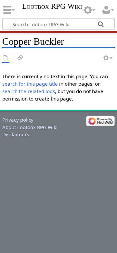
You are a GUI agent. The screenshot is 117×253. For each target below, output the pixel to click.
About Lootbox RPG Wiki (30, 127)
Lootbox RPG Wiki (52, 6)
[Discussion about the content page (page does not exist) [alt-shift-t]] (20, 58)
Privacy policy (17, 119)
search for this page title (30, 83)
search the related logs (28, 91)
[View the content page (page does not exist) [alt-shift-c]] (5, 58)
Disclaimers (15, 134)
